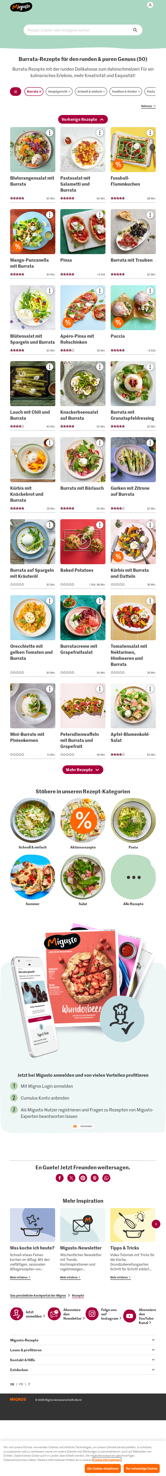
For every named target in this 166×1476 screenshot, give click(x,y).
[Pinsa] (82, 245)
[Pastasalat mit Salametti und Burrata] (82, 166)
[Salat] (82, 880)
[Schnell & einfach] (32, 823)
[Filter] (15, 91)
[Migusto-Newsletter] (82, 1244)
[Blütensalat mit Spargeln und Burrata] (32, 321)
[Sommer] (32, 880)
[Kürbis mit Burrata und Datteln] (133, 555)
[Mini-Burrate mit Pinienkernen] (32, 722)
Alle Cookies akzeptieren (102, 1468)
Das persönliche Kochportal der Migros (38, 1295)
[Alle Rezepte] (133, 880)
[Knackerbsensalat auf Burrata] (82, 397)
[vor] (156, 1224)
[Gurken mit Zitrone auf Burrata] (133, 476)
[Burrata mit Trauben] (133, 245)
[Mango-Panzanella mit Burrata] (32, 245)
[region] (83, 1458)
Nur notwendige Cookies (141, 1468)
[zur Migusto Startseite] (21, 4)
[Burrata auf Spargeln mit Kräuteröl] (32, 555)
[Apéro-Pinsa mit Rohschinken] (82, 321)
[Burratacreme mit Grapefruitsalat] (82, 637)
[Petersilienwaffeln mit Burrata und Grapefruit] (82, 722)
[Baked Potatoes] (82, 555)
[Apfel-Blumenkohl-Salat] (133, 722)
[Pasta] (133, 823)
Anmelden (86, 1126)
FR (21, 1384)
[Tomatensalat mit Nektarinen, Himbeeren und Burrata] (133, 637)
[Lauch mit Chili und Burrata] (32, 397)
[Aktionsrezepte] (82, 823)
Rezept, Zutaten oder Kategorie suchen (83, 30)
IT (29, 1384)
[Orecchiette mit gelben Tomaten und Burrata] (32, 637)
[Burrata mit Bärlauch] (82, 476)
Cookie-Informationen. (107, 1460)
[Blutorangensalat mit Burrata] (32, 166)
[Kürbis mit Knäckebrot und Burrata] (32, 476)
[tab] (83, 1340)
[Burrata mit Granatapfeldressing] (133, 397)
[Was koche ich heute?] (32, 1244)
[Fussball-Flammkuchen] (133, 166)
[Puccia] (133, 321)
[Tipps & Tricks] (132, 1244)
